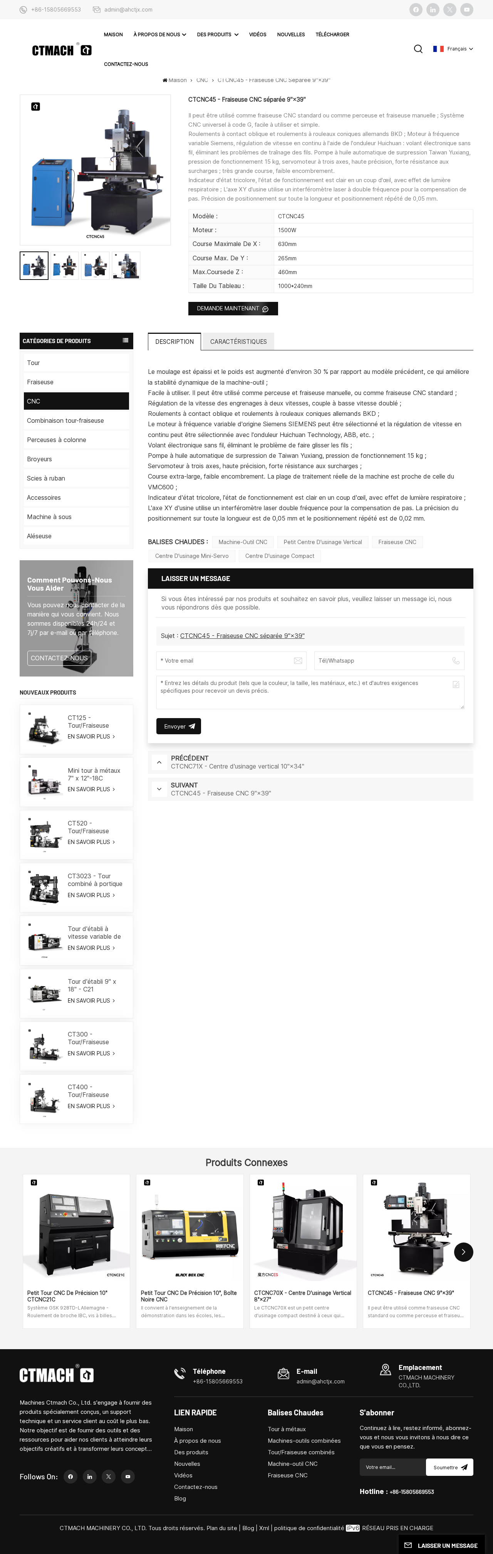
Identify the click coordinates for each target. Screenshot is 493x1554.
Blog (180, 1498)
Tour (33, 363)
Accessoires (44, 497)
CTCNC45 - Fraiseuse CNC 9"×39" (411, 1293)
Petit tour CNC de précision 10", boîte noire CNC (189, 1296)
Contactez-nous (126, 64)
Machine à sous (49, 517)
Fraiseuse (40, 382)
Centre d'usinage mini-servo (192, 556)
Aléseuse (39, 536)
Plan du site (222, 1528)
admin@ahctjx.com (128, 9)
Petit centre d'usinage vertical (323, 542)
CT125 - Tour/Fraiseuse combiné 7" (88, 721)
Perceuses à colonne (56, 440)
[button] (463, 1252)
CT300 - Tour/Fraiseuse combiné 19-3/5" (92, 1038)
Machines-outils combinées (304, 1440)
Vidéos (258, 34)
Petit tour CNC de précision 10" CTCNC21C (67, 1296)
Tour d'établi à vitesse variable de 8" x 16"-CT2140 (94, 932)
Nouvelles (291, 34)
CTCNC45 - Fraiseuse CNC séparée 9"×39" (242, 636)
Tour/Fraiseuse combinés (301, 1452)
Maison (113, 34)
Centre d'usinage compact (279, 556)
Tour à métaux (287, 1429)
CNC (202, 80)
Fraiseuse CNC (397, 542)
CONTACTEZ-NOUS (59, 658)
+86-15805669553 (56, 9)
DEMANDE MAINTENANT (229, 308)
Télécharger (332, 34)
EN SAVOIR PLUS (90, 736)
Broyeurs (39, 459)
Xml (264, 1528)
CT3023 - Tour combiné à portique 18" (95, 880)
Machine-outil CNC (243, 542)
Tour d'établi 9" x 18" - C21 (92, 985)
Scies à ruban (46, 478)
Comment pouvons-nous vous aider (69, 583)
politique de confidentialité (309, 1528)
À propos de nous (157, 34)
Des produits (215, 34)
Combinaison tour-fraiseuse (65, 420)
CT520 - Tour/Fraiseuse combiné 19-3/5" (92, 827)
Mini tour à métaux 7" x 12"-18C (94, 774)
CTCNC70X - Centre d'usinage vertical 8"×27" (302, 1296)
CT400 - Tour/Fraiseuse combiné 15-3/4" (92, 1091)
